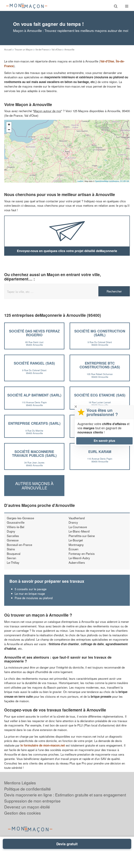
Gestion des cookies (22, 813)
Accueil (8, 49)
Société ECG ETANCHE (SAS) (99, 395)
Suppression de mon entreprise (32, 801)
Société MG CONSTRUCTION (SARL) (99, 332)
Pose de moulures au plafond (34, 598)
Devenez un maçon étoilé (27, 807)
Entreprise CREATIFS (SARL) (34, 423)
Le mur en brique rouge (30, 593)
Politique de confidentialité (27, 789)
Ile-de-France (42, 49)
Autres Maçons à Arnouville (34, 485)
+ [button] (9, 124)
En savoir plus (104, 440)
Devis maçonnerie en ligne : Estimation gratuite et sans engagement (65, 795)
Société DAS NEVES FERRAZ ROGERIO (34, 332)
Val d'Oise (56, 49)
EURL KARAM (99, 451)
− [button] (9, 130)
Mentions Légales (20, 783)
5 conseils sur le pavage (30, 589)
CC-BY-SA (124, 181)
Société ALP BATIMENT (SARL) (34, 395)
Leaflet (80, 181)
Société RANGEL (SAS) (34, 363)
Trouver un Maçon (23, 49)
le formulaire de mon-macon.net (42, 745)
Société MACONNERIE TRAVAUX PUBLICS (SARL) (34, 453)
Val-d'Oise (107, 61)
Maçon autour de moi (47, 111)
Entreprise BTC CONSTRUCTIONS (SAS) (100, 365)
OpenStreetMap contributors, (107, 181)
